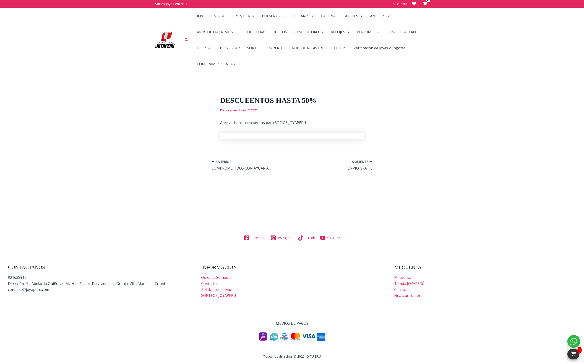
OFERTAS (205, 47)
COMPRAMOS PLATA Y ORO (220, 63)
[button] (187, 40)
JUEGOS (280, 32)
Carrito (400, 289)
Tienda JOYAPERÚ (409, 283)
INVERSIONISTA (210, 16)
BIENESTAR (230, 47)
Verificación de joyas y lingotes (380, 47)
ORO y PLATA (243, 16)
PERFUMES (366, 32)
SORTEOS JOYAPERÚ (264, 47)
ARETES (351, 16)
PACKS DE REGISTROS (308, 47)
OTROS (340, 47)
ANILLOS (377, 16)
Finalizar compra (408, 295)
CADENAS (329, 16)
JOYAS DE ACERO (401, 32)
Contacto (209, 283)
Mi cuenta (402, 277)
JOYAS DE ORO (306, 32)
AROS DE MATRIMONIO (217, 32)
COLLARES (300, 16)
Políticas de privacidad (220, 289)
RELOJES (338, 32)
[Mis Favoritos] (414, 4)
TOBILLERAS (255, 32)
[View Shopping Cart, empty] (424, 4)
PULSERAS (271, 16)
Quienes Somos (214, 277)
